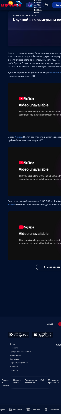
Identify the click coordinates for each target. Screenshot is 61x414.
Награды (14, 370)
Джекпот (14, 366)
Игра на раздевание (19, 362)
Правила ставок (17, 380)
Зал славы (14, 359)
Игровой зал (15, 355)
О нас (12, 344)
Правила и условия (6, 380)
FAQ (42, 380)
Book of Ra (55, 72)
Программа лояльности (20, 351)
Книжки (18, 136)
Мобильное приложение (53, 380)
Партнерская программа (31, 380)
